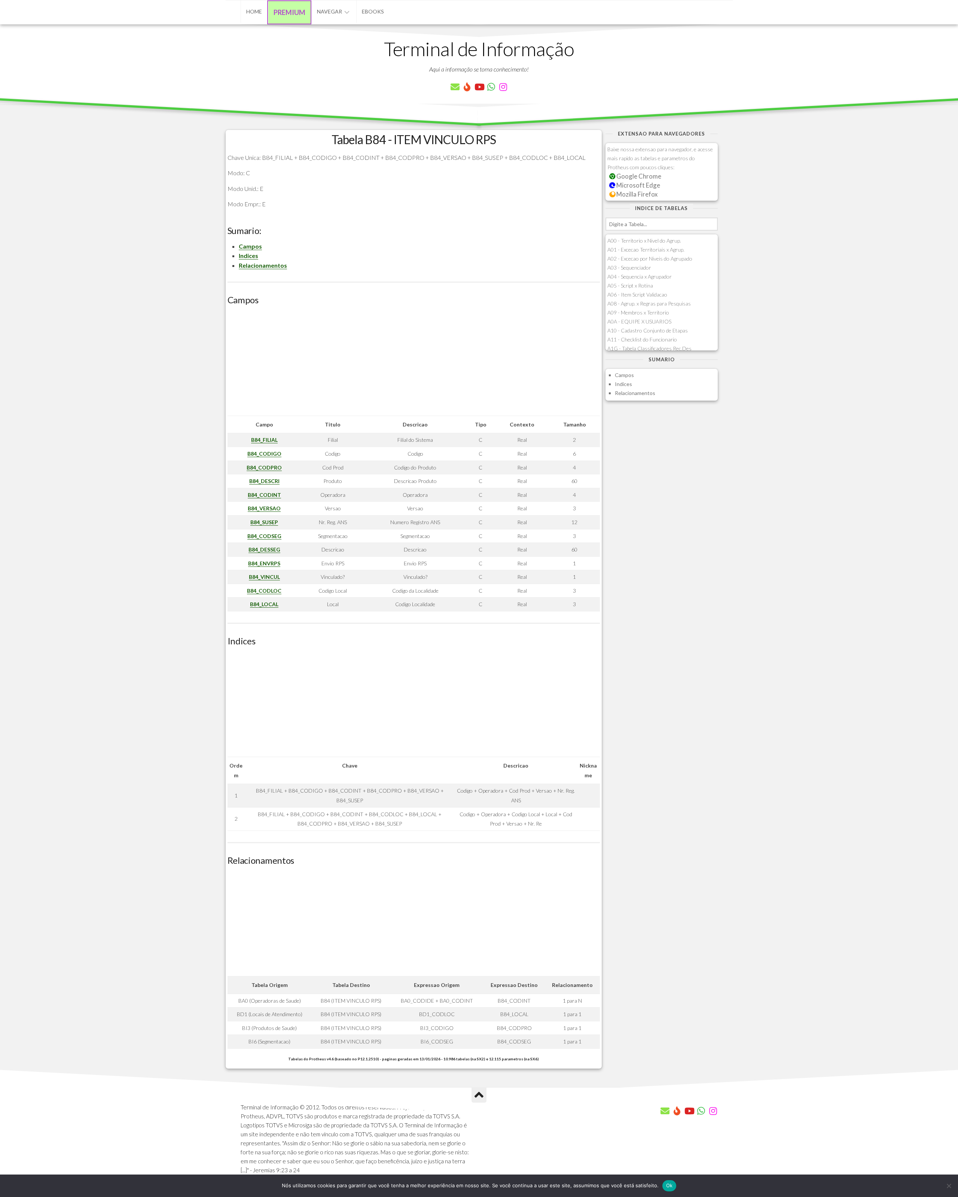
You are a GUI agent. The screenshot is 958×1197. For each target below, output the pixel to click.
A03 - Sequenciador (629, 267)
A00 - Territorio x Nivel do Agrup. (644, 240)
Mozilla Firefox (636, 194)
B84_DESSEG (264, 549)
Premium (289, 12)
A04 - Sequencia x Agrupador (639, 276)
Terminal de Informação (479, 48)
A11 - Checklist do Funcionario (642, 339)
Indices (248, 255)
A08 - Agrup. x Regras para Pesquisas (649, 303)
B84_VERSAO (264, 508)
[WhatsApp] (490, 86)
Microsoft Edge (637, 185)
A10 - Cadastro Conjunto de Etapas (647, 330)
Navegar (329, 11)
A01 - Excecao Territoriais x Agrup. (645, 249)
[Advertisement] (414, 363)
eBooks (373, 11)
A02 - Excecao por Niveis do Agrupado (649, 258)
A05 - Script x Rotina (630, 285)
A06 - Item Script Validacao (637, 294)
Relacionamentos (263, 265)
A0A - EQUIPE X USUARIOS (639, 321)
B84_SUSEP (264, 522)
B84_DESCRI (264, 481)
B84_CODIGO (264, 453)
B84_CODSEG (264, 536)
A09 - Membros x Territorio (638, 312)
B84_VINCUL (264, 577)
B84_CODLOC (264, 590)
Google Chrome (638, 176)
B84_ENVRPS (264, 563)
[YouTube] (479, 86)
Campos (250, 246)
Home (254, 11)
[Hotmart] (467, 86)
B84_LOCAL (264, 604)
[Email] (455, 86)
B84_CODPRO (264, 467)
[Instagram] (502, 86)
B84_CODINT (264, 495)
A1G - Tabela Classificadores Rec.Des (649, 348)
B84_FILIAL (264, 440)
